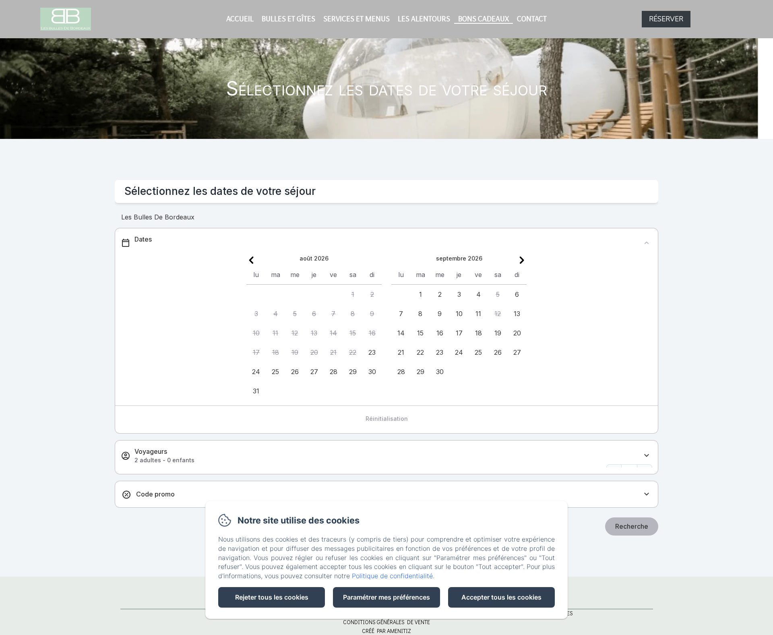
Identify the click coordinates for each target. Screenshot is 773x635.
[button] (352, 294)
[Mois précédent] (251, 260)
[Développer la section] (646, 456)
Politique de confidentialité (392, 576)
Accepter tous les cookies (501, 597)
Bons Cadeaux (483, 18)
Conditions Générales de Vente (386, 622)
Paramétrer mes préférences (386, 597)
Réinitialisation (387, 418)
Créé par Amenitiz (386, 631)
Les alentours (424, 18)
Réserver (666, 19)
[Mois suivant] (522, 260)
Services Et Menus (356, 18)
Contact (532, 18)
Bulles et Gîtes (288, 18)
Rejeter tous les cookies (271, 597)
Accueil (240, 18)
